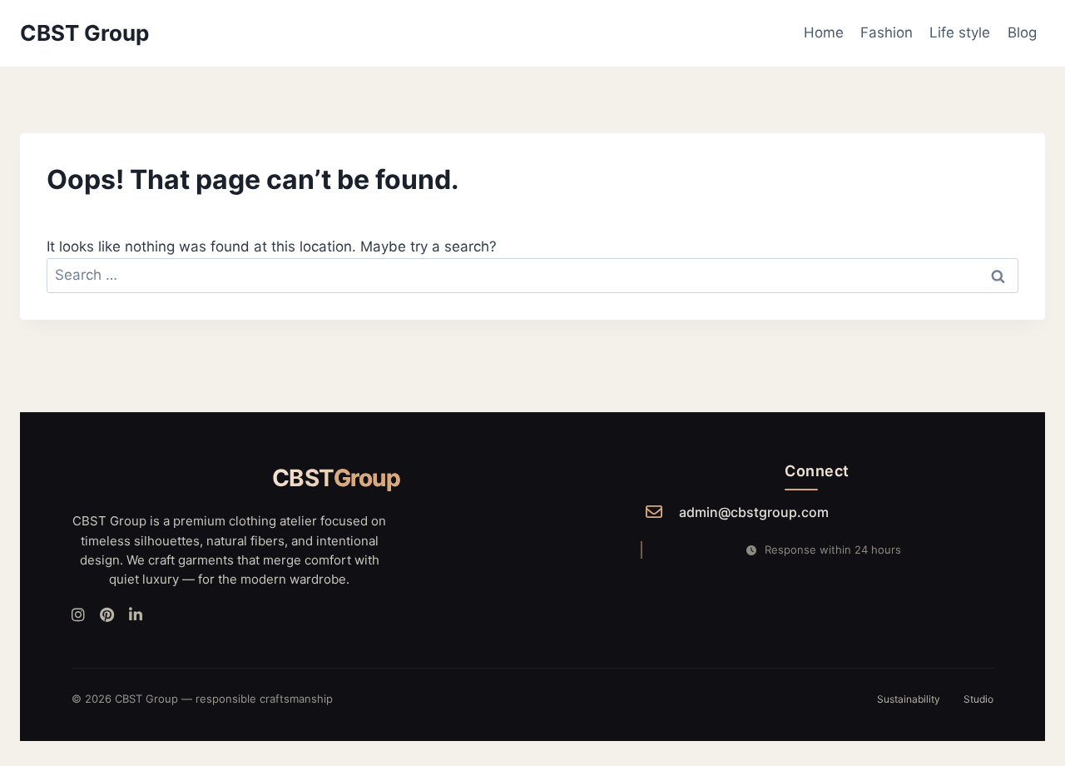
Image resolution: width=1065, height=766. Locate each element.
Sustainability (908, 699)
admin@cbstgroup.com (754, 512)
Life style (959, 32)
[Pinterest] (107, 616)
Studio (978, 699)
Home (824, 32)
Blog (1022, 32)
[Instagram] (78, 616)
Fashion (886, 32)
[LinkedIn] (135, 616)
